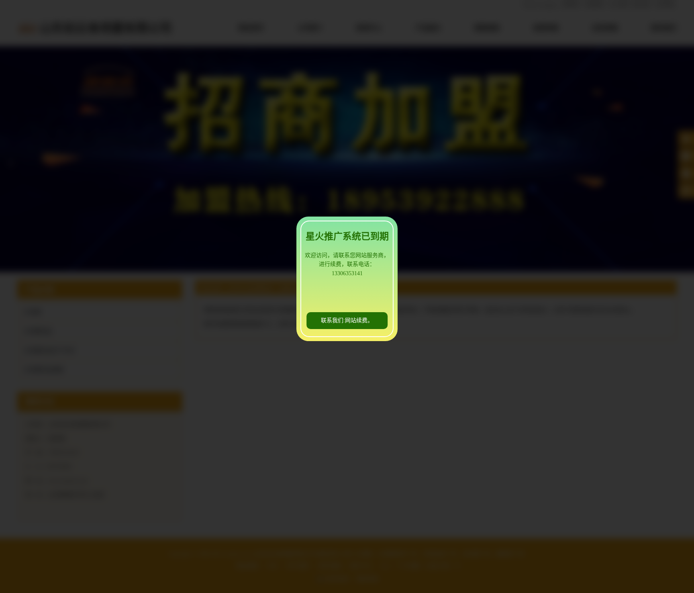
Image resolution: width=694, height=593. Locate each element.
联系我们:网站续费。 (347, 320)
